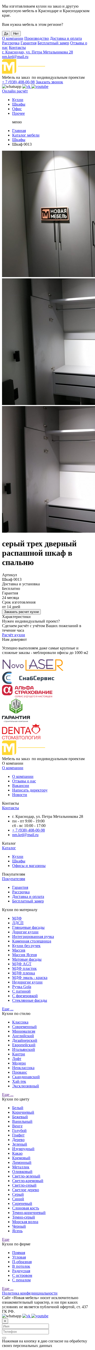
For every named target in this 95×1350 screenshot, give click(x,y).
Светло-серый (24, 1185)
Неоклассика (23, 1068)
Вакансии (20, 785)
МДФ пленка (23, 973)
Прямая (18, 1252)
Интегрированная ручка (33, 936)
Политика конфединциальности (30, 1293)
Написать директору (30, 790)
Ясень (17, 1231)
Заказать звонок (49, 82)
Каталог (9, 848)
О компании (12, 38)
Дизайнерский (24, 1040)
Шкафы (18, 104)
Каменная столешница (31, 941)
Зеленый (19, 1144)
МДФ (17, 918)
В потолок (21, 1266)
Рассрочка (11, 43)
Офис (17, 109)
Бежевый (20, 1117)
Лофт (16, 1058)
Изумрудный (23, 1149)
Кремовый (21, 1158)
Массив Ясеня (24, 955)
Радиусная (21, 1271)
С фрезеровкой (25, 996)
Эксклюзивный (25, 1086)
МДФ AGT (21, 964)
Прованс (19, 1072)
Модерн (19, 1063)
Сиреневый (22, 1203)
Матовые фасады (27, 959)
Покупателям (13, 879)
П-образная (22, 1262)
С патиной (21, 991)
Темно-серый (23, 1217)
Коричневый (23, 1112)
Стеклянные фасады (29, 1000)
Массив (18, 950)
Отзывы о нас (24, 781)
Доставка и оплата (66, 38)
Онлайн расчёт (15, 91)
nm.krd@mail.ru (15, 56)
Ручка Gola (21, 987)
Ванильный (22, 1121)
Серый (18, 1194)
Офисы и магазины (29, 865)
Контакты (17, 47)
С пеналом (21, 1280)
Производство (36, 38)
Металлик (20, 1167)
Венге (17, 1126)
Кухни (17, 100)
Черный (19, 1226)
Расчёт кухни (13, 635)
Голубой (19, 1130)
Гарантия (28, 43)
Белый (17, 1108)
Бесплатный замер (53, 43)
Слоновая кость (25, 1208)
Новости (19, 795)
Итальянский (23, 1049)
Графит (18, 1135)
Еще (5, 1239)
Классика (20, 1022)
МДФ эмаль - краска (29, 977)
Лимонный (21, 1162)
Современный (24, 1027)
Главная (19, 130)
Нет (16, 33)
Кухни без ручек (26, 945)
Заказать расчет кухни (21, 612)
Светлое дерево (25, 1190)
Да (6, 33)
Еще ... (7, 1009)
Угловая (19, 1257)
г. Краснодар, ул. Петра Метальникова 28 (37, 52)
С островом (22, 1275)
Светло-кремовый (27, 1181)
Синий (18, 1199)
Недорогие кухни (27, 982)
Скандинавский (26, 1077)
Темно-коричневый (29, 1212)
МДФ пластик (24, 968)
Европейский (23, 1045)
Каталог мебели (26, 135)
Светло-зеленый (26, 1176)
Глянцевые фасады (28, 927)
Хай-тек (19, 1081)
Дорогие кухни (25, 932)
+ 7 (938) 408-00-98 (18, 82)
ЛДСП (18, 923)
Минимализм (23, 1031)
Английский (23, 1036)
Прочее (18, 113)
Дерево (18, 1139)
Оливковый (22, 1171)
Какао (17, 1153)
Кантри (18, 1054)
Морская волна (25, 1222)
